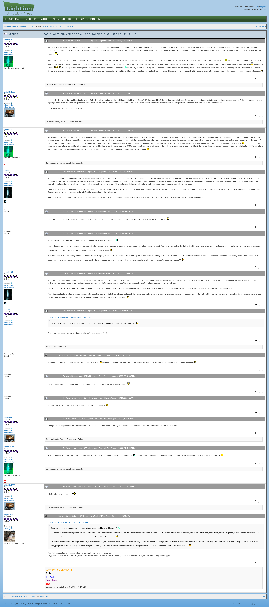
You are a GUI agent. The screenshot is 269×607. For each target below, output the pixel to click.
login (256, 7)
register (263, 7)
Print (263, 597)
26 (33, 597)
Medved (7, 309)
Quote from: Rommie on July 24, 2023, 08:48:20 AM (68, 523)
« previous (257, 26)
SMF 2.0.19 (34, 604)
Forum (8, 19)
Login (80, 19)
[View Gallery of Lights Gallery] (5, 202)
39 (47, 597)
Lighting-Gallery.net (11, 26)
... (31, 597)
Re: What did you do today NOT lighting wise (80, 41)
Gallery (21, 19)
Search (43, 19)
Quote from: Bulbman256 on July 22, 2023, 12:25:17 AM (70, 318)
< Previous (15, 597)
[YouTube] (5, 75)
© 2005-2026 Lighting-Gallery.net (16, 604)
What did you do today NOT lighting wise (57, 26)
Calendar (58, 19)
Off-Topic (32, 26)
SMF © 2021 (43, 604)
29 (41, 597)
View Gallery (9, 55)
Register (93, 19)
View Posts (8, 53)
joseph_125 (8, 170)
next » (263, 26)
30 (43, 597)
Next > (24, 597)
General (23, 26)
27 (35, 597)
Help (32, 19)
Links (71, 19)
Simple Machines (54, 604)
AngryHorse (8, 515)
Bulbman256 (9, 39)
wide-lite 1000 (9, 92)
